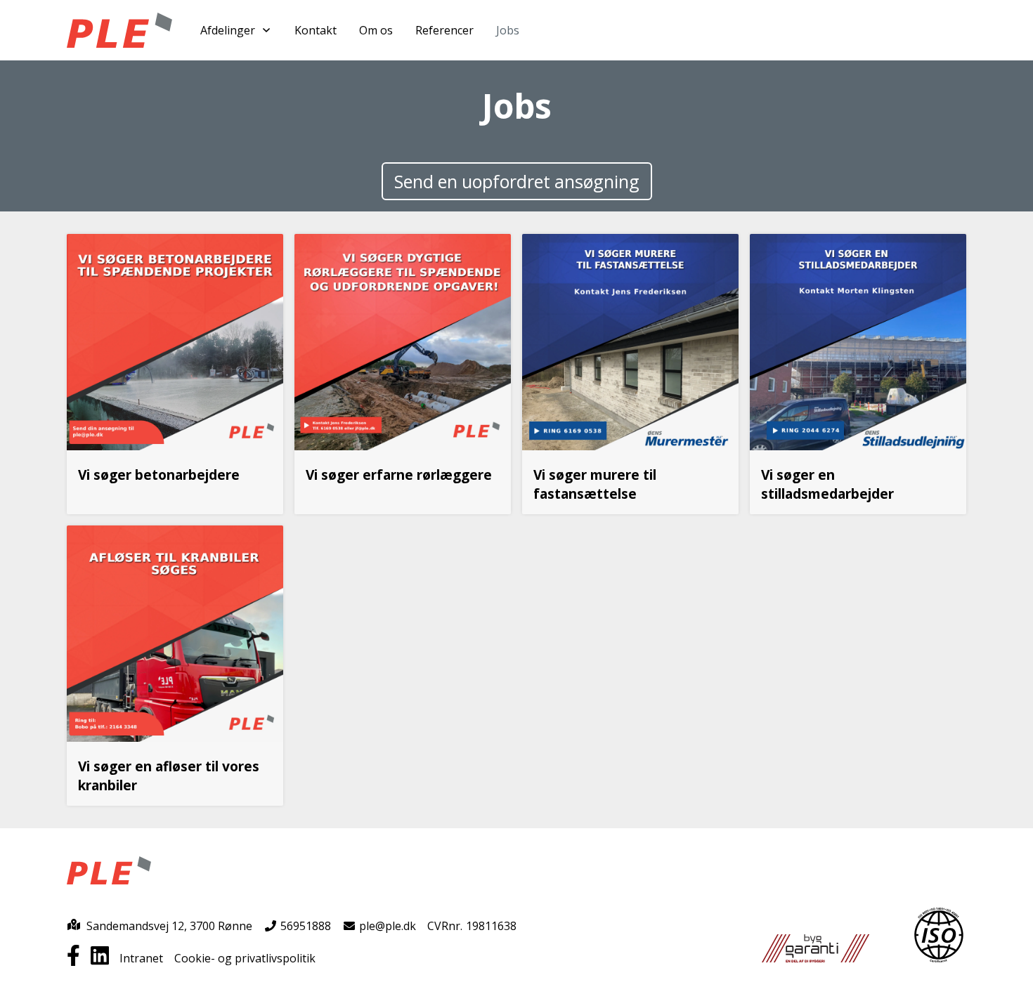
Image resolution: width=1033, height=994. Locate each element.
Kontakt (315, 30)
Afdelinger (227, 30)
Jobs (507, 30)
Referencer (444, 30)
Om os (376, 30)
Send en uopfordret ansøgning (516, 181)
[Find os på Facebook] (79, 958)
